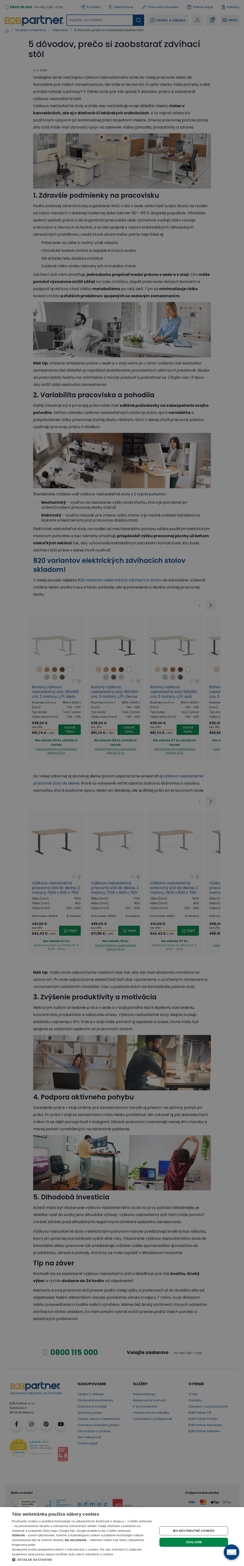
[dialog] (122, 1536)
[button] (82, 1559)
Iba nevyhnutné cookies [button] (194, 1530)
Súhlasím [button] (194, 1542)
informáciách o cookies (82, 1549)
